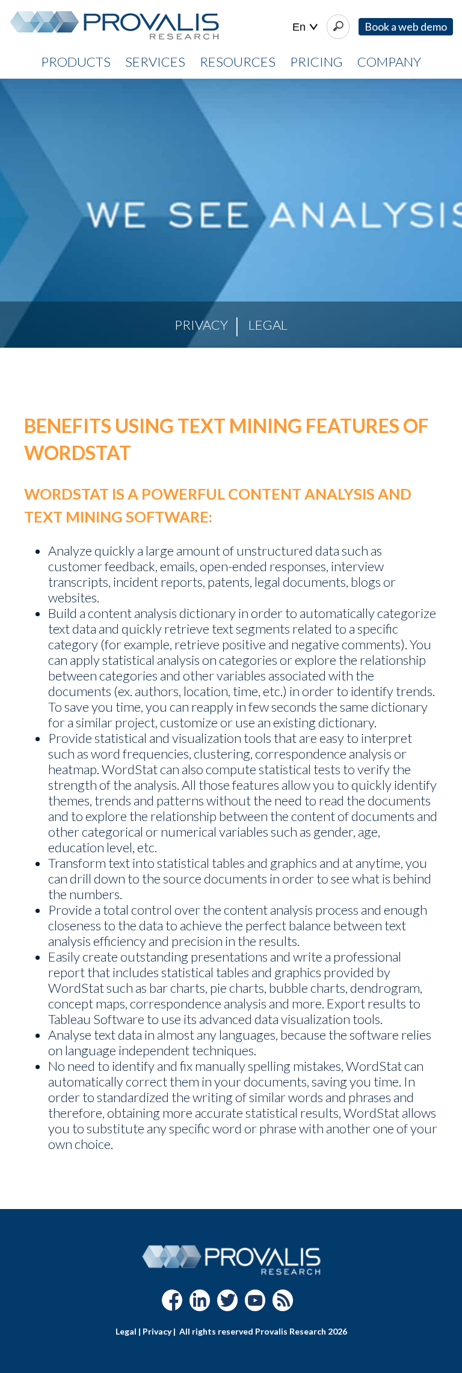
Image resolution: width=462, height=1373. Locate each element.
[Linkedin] (199, 1306)
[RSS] (283, 1306)
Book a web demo (406, 26)
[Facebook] (172, 1306)
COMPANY (389, 61)
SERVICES (155, 61)
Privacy (201, 325)
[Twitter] (227, 1306)
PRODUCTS (76, 61)
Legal (268, 325)
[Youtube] (255, 1306)
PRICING (316, 61)
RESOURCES (238, 61)
